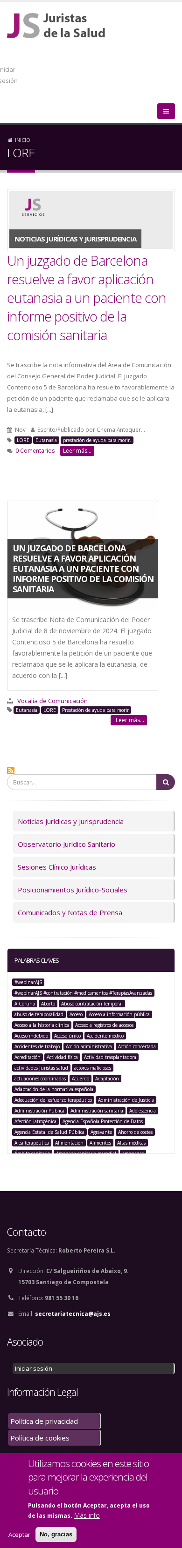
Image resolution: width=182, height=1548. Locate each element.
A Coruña (24, 1003)
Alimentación (69, 1142)
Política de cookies (40, 1437)
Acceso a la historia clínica (41, 1025)
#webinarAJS (28, 982)
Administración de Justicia (126, 1100)
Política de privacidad (44, 1421)
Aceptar (19, 1534)
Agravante (101, 1132)
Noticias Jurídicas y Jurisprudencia (71, 821)
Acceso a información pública (119, 1014)
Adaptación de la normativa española (53, 1089)
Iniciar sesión (33, 1368)
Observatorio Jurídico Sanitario (66, 844)
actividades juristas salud (41, 1068)
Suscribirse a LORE (10, 770)
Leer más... (77, 451)
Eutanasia (46, 440)
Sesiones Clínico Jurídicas (57, 866)
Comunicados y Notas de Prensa (70, 912)
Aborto (48, 1003)
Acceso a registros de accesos (104, 1025)
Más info (87, 1515)
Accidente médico (105, 1035)
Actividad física (62, 1057)
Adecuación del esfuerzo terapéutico (53, 1100)
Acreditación (27, 1057)
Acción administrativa (89, 1046)
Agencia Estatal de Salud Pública (49, 1132)
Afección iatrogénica (35, 1121)
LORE (23, 440)
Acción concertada (137, 1046)
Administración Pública (39, 1110)
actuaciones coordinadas (40, 1078)
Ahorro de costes (135, 1132)
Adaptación (107, 1078)
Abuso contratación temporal (92, 1003)
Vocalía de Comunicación (52, 701)
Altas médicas (131, 1142)
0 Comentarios (35, 450)
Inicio (22, 139)
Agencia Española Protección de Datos (103, 1121)
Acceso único (67, 1035)
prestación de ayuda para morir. (97, 440)
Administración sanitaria (96, 1110)
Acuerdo (80, 1078)
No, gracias (56, 1534)
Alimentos (100, 1142)
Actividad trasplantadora (110, 1057)
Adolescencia (142, 1110)
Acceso (76, 1014)
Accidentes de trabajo (37, 1046)
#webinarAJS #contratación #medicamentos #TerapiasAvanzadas (83, 993)
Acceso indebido (31, 1035)
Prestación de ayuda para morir (95, 710)
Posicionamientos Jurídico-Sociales (72, 889)
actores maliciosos (92, 1068)
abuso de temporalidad (38, 1014)
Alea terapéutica (31, 1142)
